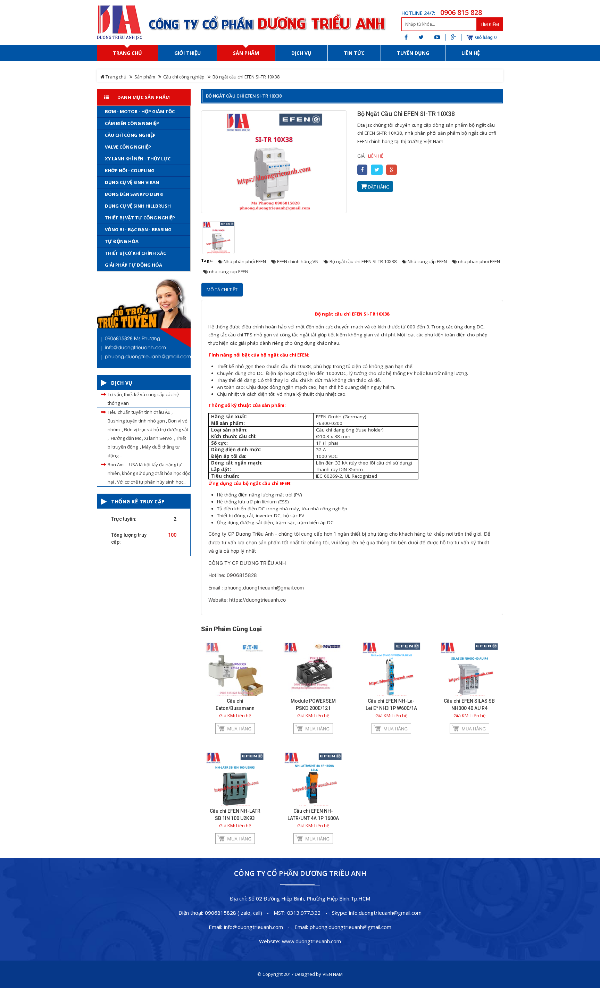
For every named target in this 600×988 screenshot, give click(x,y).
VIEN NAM (333, 974)
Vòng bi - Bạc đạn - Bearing (138, 229)
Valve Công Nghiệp (128, 147)
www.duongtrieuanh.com (311, 941)
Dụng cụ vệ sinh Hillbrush (138, 206)
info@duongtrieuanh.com (253, 926)
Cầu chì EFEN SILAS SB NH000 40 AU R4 (469, 704)
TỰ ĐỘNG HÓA (122, 241)
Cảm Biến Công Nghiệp (132, 123)
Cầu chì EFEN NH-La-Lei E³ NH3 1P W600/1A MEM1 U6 (391, 708)
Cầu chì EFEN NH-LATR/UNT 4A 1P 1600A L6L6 (313, 818)
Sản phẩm (144, 77)
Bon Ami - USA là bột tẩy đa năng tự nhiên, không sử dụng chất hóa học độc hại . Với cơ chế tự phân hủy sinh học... (149, 473)
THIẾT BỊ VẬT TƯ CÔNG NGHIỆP (140, 218)
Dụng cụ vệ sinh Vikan (132, 182)
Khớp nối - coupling (130, 170)
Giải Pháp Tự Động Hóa (133, 265)
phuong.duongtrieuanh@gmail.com (350, 926)
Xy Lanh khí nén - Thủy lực (137, 159)
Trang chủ (115, 77)
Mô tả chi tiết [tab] (222, 289)
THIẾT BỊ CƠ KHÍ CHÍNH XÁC (135, 253)
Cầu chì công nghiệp (184, 77)
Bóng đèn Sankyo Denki (134, 194)
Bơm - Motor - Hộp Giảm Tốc (140, 111)
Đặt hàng (378, 187)
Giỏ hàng (484, 37)
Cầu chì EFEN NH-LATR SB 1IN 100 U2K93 (235, 814)
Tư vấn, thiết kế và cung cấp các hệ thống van (143, 398)
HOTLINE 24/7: (418, 13)
